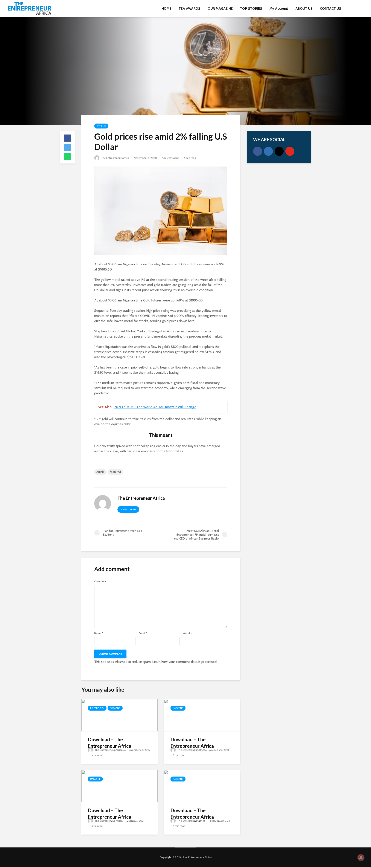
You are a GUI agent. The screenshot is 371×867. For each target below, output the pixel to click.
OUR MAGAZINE (220, 8)
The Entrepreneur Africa (114, 157)
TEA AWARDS (189, 8)
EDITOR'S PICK (97, 708)
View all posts (128, 509)
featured (115, 472)
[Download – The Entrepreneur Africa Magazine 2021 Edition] (202, 715)
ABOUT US (304, 8)
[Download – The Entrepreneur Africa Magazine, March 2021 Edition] (119, 786)
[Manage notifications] (360, 857)
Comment (100, 581)
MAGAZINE (115, 708)
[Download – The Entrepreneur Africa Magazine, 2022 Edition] (119, 715)
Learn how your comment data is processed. (184, 662)
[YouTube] (289, 151)
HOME (166, 8)
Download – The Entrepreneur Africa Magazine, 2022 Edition (113, 746)
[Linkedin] (268, 151)
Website (187, 633)
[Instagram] (279, 151)
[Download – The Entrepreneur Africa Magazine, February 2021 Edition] (202, 786)
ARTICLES (101, 126)
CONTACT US (330, 8)
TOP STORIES (251, 8)
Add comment (170, 157)
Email (143, 633)
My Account (278, 8)
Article (100, 472)
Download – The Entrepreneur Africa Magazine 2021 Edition (195, 746)
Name (98, 633)
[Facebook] (257, 151)
